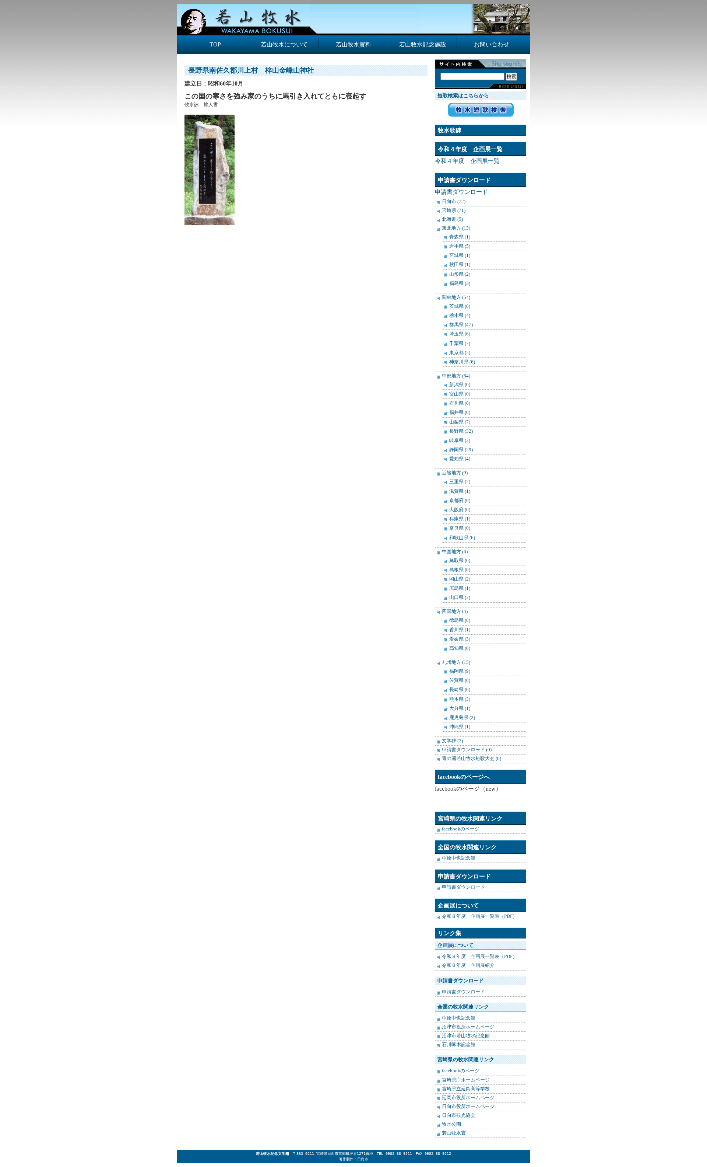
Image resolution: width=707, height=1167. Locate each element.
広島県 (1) (459, 588)
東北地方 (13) (456, 228)
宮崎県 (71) (453, 210)
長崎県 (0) (459, 689)
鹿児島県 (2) (462, 717)
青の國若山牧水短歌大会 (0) (471, 758)
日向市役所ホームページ (468, 1106)
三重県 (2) (459, 481)
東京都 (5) (459, 352)
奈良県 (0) (459, 528)
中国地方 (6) (455, 551)
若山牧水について (284, 44)
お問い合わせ (491, 44)
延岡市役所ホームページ (468, 1097)
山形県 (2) (459, 274)
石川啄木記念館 (458, 1044)
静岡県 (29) (461, 449)
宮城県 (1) (459, 255)
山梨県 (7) (459, 422)
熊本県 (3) (459, 699)
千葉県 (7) (459, 343)
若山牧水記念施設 (422, 44)
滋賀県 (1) (459, 491)
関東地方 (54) (456, 297)
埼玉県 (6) (459, 334)
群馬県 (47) (461, 324)
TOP (215, 44)
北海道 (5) (452, 219)
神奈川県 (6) (462, 362)
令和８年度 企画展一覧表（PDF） (479, 916)
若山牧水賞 (454, 1133)
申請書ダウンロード (461, 192)
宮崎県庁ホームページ (466, 1080)
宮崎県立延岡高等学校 (466, 1088)
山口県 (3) (459, 597)
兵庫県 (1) (459, 519)
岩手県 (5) (459, 246)
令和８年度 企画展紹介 (468, 965)
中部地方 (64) (456, 376)
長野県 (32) (461, 431)
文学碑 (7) (452, 740)
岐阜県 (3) (459, 440)
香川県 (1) (459, 630)
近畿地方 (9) (455, 472)
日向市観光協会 (458, 1115)
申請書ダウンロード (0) (467, 749)
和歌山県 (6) (462, 537)
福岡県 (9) (459, 671)
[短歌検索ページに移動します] (481, 115)
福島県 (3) (459, 283)
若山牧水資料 (353, 44)
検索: (478, 69)
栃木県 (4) (459, 315)
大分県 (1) (459, 708)
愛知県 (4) (459, 458)
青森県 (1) (459, 237)
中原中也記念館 (458, 858)
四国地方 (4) (455, 611)
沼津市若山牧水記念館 (466, 1035)
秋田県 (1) (459, 264)
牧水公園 (451, 1124)
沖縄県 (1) (459, 726)
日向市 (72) (453, 201)
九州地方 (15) (456, 662)
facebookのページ (460, 829)
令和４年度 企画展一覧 (467, 161)
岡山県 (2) (459, 579)
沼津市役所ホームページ (468, 1027)
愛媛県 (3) (459, 639)
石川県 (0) (459, 403)
